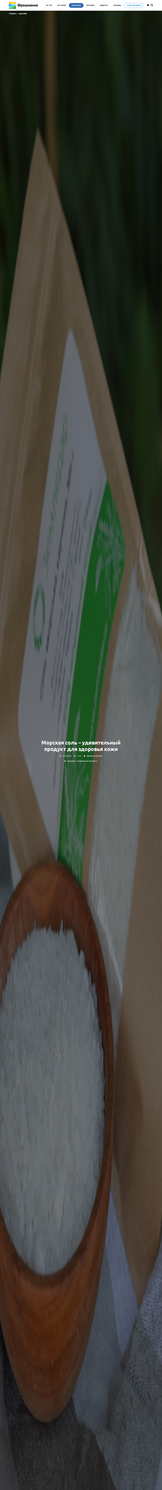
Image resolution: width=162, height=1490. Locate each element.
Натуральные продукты (87, 761)
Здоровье (71, 761)
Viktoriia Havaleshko (94, 756)
